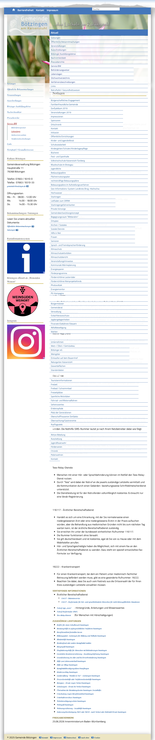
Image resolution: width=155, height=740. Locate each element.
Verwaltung (56, 311)
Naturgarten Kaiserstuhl (61, 362)
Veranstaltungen (58, 45)
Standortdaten (57, 370)
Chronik (54, 450)
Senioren (55, 241)
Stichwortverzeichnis (60, 77)
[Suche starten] (119, 9)
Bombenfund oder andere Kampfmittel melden (74, 643)
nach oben (85, 737)
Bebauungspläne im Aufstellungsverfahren (70, 184)
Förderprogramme (59, 273)
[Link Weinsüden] (24, 315)
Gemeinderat (57, 307)
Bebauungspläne (58, 172)
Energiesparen (57, 269)
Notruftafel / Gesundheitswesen (65, 90)
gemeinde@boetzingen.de (16, 186)
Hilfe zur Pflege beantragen (67, 665)
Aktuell (54, 32)
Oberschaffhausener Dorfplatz (64, 416)
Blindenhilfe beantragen (66, 639)
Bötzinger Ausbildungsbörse (63, 53)
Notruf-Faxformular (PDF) (67, 611)
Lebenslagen (56, 74)
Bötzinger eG (56, 349)
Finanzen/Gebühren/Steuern (64, 323)
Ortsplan (55, 220)
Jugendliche (56, 168)
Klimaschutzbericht (59, 257)
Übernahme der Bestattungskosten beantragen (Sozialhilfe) (79, 690)
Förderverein (56, 446)
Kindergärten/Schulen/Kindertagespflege (69, 148)
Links (53, 86)
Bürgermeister (57, 303)
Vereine (55, 464)
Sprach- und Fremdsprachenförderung (68, 245)
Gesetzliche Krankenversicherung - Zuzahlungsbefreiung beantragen (83, 654)
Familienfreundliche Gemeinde (64, 104)
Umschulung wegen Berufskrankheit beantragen (75, 694)
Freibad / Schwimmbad (61, 388)
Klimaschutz (56, 249)
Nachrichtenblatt (58, 57)
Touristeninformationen (61, 380)
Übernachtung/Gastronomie (63, 420)
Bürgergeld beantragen (65, 646)
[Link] (27, 273)
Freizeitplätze (57, 392)
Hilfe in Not (56, 233)
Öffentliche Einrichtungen (62, 136)
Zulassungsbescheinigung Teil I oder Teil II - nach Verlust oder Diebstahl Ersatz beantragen (91, 712)
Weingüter (55, 354)
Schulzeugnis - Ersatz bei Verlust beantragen (74, 686)
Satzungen (55, 37)
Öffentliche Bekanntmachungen (65, 41)
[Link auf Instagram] (27, 358)
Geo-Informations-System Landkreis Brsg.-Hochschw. (75, 188)
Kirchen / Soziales (59, 225)
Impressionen (57, 116)
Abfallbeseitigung (58, 327)
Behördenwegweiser (60, 69)
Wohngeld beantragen (65, 704)
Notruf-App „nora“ (64, 608)
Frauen (54, 236)
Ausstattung (56, 438)
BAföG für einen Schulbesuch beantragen (73, 625)
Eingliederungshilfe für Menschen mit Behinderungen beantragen (82, 650)
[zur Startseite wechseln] (28, 34)
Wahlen (54, 331)
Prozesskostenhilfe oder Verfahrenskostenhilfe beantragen (79, 679)
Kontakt (40, 10)
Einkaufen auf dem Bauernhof (64, 357)
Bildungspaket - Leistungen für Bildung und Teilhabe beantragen (81, 636)
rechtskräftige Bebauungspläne (65, 180)
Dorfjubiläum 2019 (59, 108)
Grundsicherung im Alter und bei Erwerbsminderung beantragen (81, 657)
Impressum (52, 10)
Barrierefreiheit (26, 10)
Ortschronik (56, 124)
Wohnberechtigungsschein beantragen (71, 701)
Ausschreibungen (58, 49)
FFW (53, 429)
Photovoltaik (56, 285)
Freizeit (54, 384)
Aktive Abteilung (58, 434)
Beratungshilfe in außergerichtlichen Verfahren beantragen (79, 628)
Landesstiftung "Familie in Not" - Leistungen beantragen (78, 675)
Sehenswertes (57, 404)
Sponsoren (56, 120)
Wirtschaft (56, 336)
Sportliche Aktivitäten (60, 396)
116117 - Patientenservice (70, 598)
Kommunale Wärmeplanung (63, 265)
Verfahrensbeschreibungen (63, 82)
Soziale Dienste (57, 228)
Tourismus (56, 375)
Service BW (56, 66)
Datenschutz (71, 737)
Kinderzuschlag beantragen (67, 672)
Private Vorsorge (58, 208)
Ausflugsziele (57, 424)
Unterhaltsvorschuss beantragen (69, 697)
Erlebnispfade (57, 408)
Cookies (97, 737)
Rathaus (55, 298)
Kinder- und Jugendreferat (62, 140)
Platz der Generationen (61, 412)
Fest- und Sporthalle (60, 156)
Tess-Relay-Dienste (64, 615)
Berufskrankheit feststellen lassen (69, 632)
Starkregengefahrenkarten (63, 204)
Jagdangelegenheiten (60, 319)
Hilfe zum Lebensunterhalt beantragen (71, 661)
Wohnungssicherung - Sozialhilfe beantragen (74, 708)
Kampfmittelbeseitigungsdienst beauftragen (73, 668)
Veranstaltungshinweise (62, 261)
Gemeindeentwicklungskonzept (65, 212)
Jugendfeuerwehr (58, 442)
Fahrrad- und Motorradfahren (64, 400)
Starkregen (56, 196)
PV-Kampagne (57, 293)
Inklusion (55, 132)
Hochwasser (56, 192)
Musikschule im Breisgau (62, 164)
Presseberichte (57, 61)
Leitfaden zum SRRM (60, 200)
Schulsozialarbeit (58, 144)
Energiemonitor (58, 289)
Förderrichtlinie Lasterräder (63, 277)
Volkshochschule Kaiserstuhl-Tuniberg (68, 160)
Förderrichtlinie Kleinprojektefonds (66, 281)
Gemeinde (56, 95)
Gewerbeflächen (58, 366)
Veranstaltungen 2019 (61, 112)
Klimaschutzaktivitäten (61, 253)
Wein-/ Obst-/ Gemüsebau (63, 345)
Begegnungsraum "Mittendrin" (64, 216)
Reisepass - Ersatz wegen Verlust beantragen (73, 683)
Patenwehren (57, 454)
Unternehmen (57, 341)
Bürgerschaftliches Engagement (65, 100)
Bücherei (55, 152)
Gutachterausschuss (60, 315)
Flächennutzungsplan (60, 176)
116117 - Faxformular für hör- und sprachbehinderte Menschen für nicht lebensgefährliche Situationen (100, 602)
